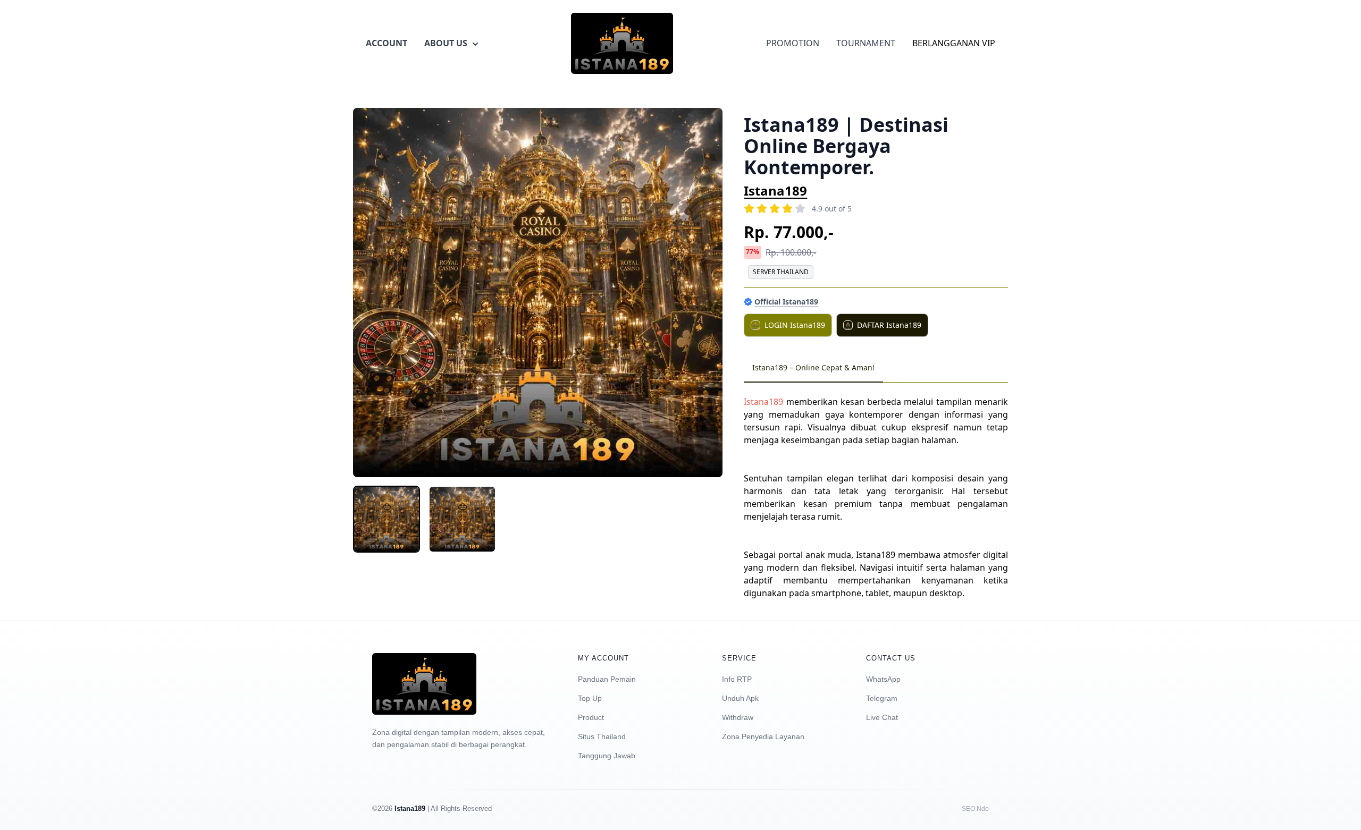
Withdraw (737, 717)
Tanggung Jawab (606, 755)
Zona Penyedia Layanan (763, 736)
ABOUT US (445, 43)
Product (591, 717)
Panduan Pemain (607, 679)
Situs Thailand (602, 736)
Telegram (881, 698)
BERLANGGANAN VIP (953, 43)
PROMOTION (792, 43)
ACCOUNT (386, 43)
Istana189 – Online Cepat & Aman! (813, 367)
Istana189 (775, 190)
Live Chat (882, 717)
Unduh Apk (740, 698)
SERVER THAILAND (781, 271)
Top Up (590, 698)
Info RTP (737, 679)
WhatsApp (883, 679)
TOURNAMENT (865, 43)
